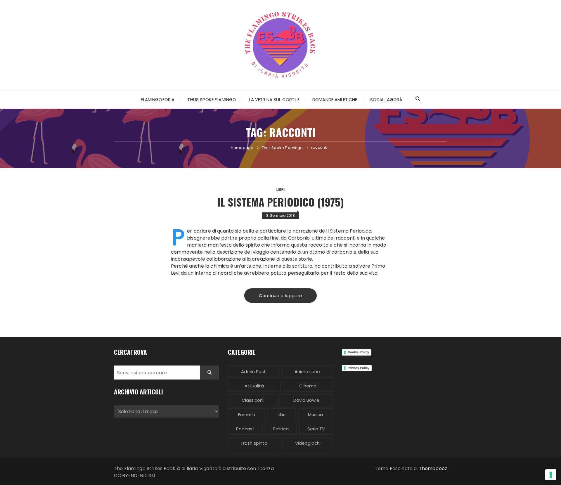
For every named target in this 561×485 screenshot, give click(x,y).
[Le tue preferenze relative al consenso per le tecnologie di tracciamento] (550, 474)
